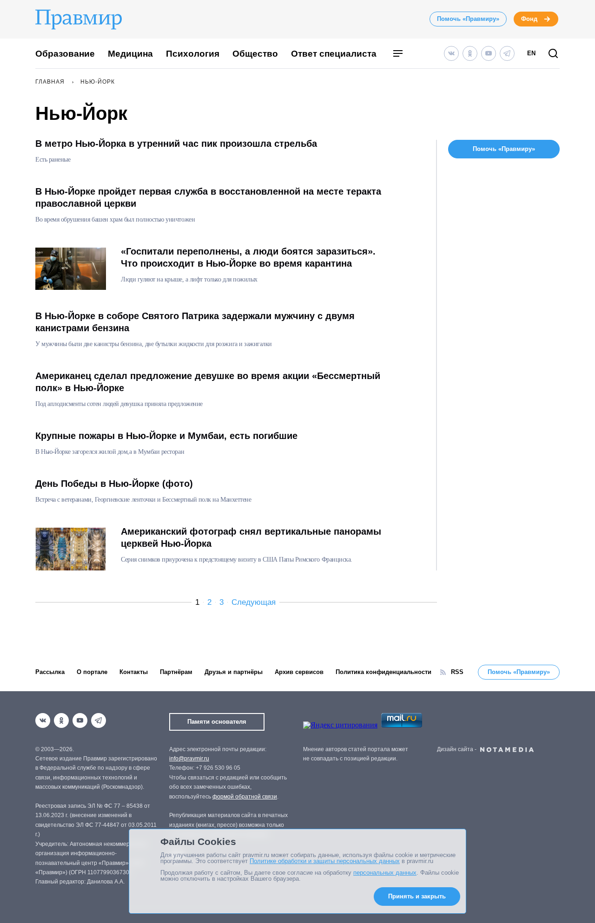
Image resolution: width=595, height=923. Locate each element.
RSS (457, 671)
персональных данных (384, 872)
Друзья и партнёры (234, 671)
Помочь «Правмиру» (468, 18)
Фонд (529, 18)
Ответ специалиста (334, 54)
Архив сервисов (299, 671)
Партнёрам (176, 671)
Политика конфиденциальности (383, 671)
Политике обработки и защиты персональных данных (325, 861)
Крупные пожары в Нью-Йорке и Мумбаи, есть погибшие (166, 436)
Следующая (253, 602)
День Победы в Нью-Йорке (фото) (114, 483)
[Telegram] (507, 53)
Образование (65, 54)
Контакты (133, 671)
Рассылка (50, 671)
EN (531, 53)
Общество (255, 54)
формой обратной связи (244, 796)
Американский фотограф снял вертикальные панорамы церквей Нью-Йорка (251, 537)
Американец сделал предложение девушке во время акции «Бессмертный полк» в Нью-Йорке (207, 382)
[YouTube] (488, 53)
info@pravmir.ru (189, 758)
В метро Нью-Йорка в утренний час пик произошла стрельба (176, 143)
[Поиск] (553, 54)
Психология (192, 54)
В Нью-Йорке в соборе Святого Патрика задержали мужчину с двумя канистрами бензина (195, 322)
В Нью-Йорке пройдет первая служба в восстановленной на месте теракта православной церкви (208, 197)
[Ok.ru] (470, 53)
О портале (92, 671)
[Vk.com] (451, 53)
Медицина (130, 54)
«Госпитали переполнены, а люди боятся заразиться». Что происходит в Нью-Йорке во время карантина (248, 257)
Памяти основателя (216, 721)
